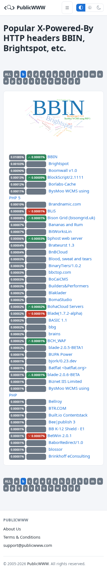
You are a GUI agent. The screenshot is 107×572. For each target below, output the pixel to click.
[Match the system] (80, 7)
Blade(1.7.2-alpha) (64, 313)
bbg (52, 327)
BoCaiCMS (58, 279)
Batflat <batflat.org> (68, 367)
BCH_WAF (56, 340)
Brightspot (59, 163)
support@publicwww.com (27, 545)
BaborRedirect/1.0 (66, 442)
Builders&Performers (69, 285)
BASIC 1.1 (58, 320)
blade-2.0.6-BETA (63, 374)
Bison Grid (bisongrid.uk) (71, 217)
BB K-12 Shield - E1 (67, 428)
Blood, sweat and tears (70, 258)
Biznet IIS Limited (65, 381)
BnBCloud (58, 252)
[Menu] (67, 7)
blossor (56, 449)
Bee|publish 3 (62, 421)
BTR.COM (57, 408)
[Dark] (98, 7)
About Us (12, 528)
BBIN (52, 156)
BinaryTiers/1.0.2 (65, 265)
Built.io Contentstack (68, 415)
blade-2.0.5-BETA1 (66, 347)
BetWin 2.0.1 (59, 435)
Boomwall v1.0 (63, 170)
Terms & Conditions (21, 537)
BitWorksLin (60, 231)
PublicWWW (30, 7)
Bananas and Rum (66, 224)
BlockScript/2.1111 (65, 177)
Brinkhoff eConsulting (69, 456)
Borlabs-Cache (62, 184)
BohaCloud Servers (65, 306)
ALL (8, 74)
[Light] (89, 7)
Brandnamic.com (65, 204)
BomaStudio (60, 299)
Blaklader (57, 292)
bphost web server (65, 238)
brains (54, 333)
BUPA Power (60, 354)
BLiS (51, 210)
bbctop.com (60, 272)
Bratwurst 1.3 (61, 245)
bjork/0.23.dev (63, 360)
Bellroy (55, 401)
